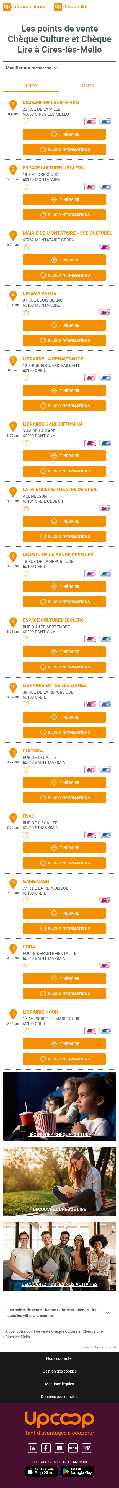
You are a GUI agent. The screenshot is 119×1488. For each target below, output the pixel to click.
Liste (31, 85)
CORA (29, 946)
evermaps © (107, 1347)
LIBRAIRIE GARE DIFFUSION (52, 424)
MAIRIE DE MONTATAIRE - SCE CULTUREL (67, 233)
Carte (88, 85)
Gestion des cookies (60, 1371)
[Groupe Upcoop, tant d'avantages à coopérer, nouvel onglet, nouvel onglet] (59, 1424)
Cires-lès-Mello (17, 1337)
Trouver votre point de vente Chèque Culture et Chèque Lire (53, 1331)
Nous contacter (59, 1358)
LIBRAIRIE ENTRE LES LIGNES (55, 685)
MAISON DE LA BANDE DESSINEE (58, 554)
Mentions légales (59, 1384)
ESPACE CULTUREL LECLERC (53, 167)
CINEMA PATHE (39, 293)
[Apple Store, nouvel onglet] (41, 1471)
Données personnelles (59, 1396)
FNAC (29, 816)
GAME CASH (36, 881)
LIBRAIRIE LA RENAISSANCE (53, 358)
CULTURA (33, 750)
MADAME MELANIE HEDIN (51, 102)
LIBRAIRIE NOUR (40, 1012)
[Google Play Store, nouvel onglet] (77, 1471)
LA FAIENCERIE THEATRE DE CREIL (60, 489)
